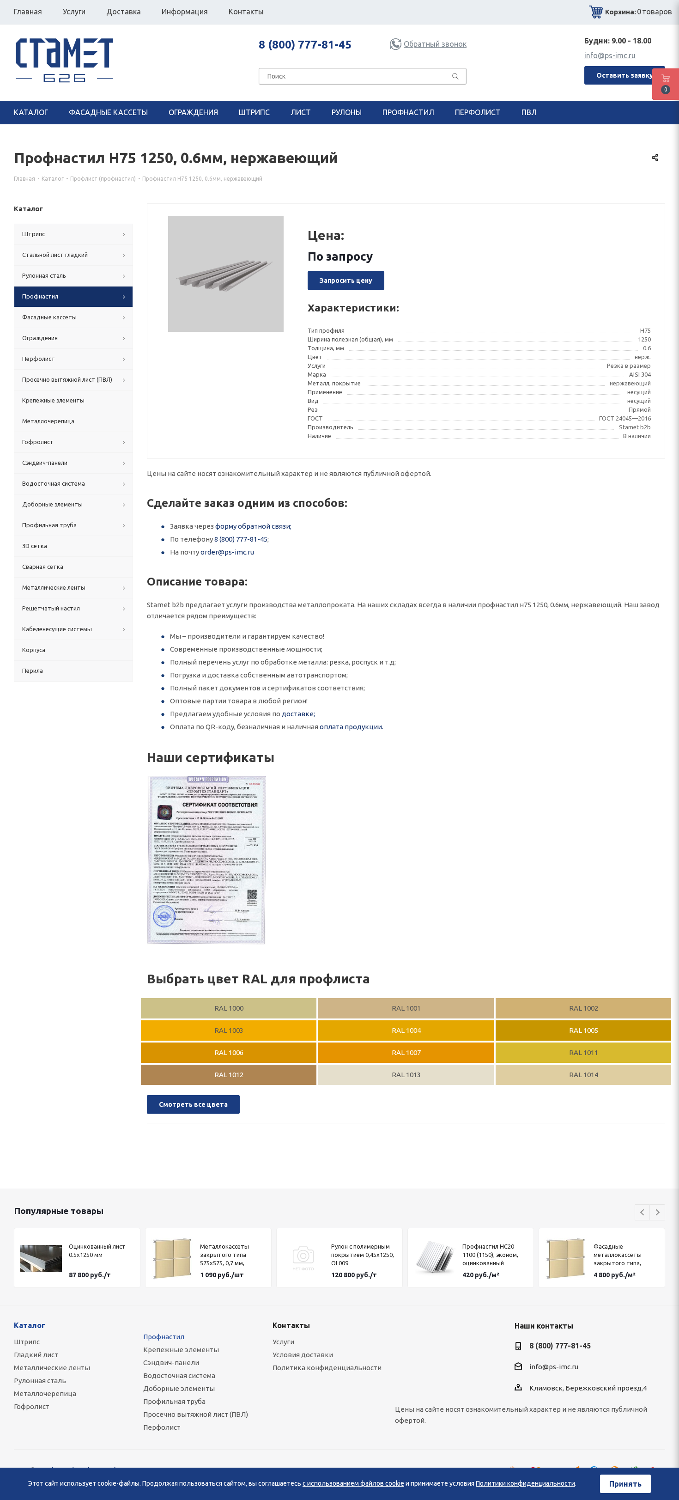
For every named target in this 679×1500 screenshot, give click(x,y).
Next (657, 1213)
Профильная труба (174, 1401)
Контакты (291, 1325)
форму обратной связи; (253, 526)
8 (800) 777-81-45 (305, 44)
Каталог (29, 1325)
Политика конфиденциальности (327, 1368)
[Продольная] (206, 860)
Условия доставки (303, 1355)
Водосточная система (179, 1375)
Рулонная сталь (40, 1380)
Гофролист (31, 1406)
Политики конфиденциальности (525, 1483)
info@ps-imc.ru (610, 55)
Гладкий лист (36, 1355)
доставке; (298, 714)
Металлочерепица (45, 1393)
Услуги (283, 1342)
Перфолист (162, 1427)
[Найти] (455, 78)
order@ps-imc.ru (227, 552)
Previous (642, 1213)
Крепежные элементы (181, 1350)
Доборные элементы (179, 1388)
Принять (625, 1484)
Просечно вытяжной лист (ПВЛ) (195, 1414)
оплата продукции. (351, 727)
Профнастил (163, 1337)
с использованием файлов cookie (353, 1483)
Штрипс (27, 1342)
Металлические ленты (52, 1368)
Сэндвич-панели (171, 1362)
